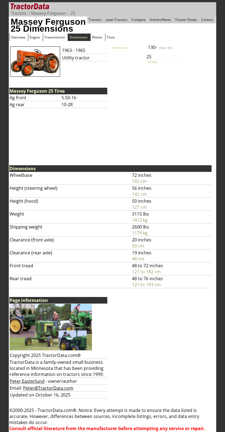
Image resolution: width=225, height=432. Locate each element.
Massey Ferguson (48, 13)
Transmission (54, 37)
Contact (207, 19)
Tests (111, 37)
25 (73, 13)
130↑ (160, 47)
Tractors (18, 13)
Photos (97, 37)
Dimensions (78, 37)
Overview (18, 37)
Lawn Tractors (116, 19)
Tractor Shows (186, 19)
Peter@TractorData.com (48, 388)
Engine (35, 37)
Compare (138, 19)
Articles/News (160, 19)
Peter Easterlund (27, 381)
